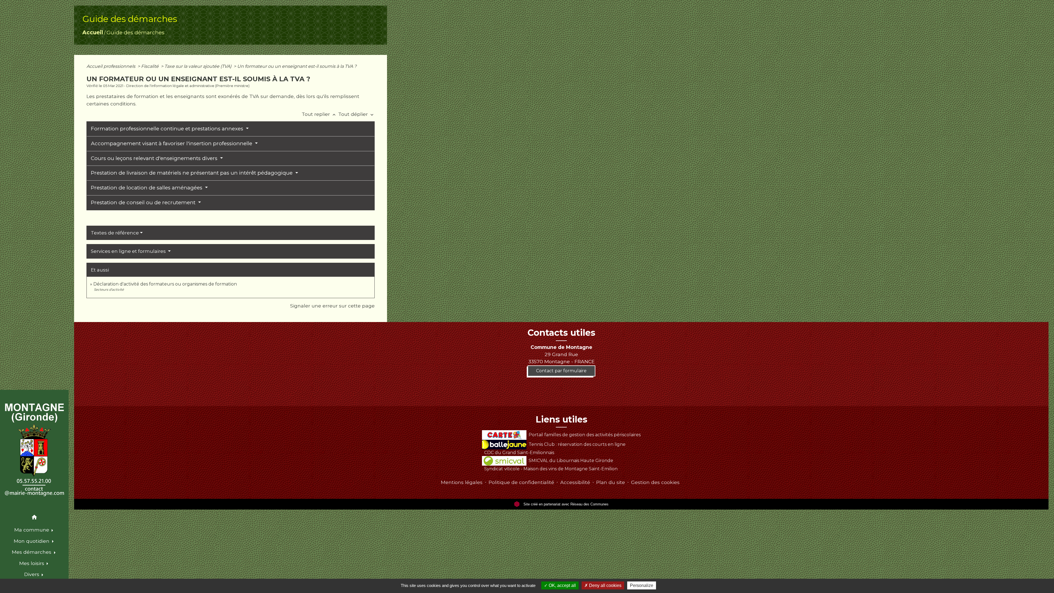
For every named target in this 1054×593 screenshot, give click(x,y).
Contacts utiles (561, 333)
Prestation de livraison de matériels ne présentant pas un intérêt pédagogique (192, 173)
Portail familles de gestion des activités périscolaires (584, 434)
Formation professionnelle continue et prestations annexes (168, 128)
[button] (34, 518)
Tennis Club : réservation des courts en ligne (577, 444)
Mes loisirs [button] (32, 563)
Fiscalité (150, 66)
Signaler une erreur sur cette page (332, 306)
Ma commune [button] (32, 530)
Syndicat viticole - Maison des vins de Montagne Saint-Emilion (551, 468)
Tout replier (319, 114)
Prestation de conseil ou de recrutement (144, 202)
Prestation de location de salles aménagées (147, 187)
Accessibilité (575, 482)
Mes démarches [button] (32, 552)
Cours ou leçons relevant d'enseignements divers (155, 158)
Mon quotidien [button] (32, 541)
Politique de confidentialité (521, 482)
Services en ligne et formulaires (129, 251)
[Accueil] (34, 450)
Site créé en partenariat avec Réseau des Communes (565, 504)
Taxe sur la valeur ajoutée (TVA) (198, 66)
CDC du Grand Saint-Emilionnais (519, 452)
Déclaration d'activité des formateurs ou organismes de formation (165, 284)
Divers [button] (32, 574)
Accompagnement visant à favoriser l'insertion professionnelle (172, 143)
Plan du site (610, 482)
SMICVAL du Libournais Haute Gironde (571, 460)
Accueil (92, 32)
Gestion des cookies (655, 482)
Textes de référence (115, 233)
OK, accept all (562, 585)
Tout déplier (356, 114)
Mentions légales (462, 482)
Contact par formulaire (561, 370)
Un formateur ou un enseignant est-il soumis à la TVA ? (297, 66)
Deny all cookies (604, 585)
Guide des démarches (135, 32)
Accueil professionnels (111, 66)
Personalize (641, 585)
